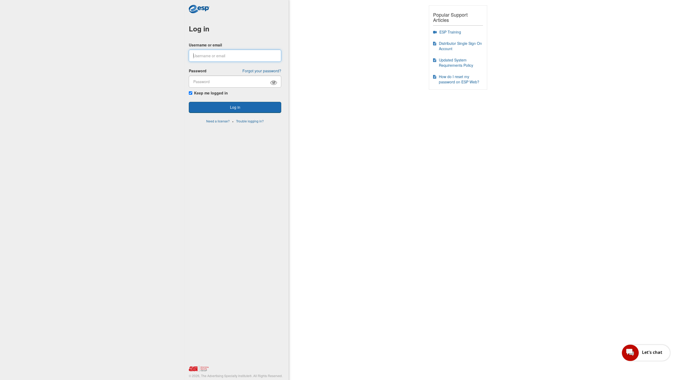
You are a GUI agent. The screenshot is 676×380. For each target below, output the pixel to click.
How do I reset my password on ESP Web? (459, 79)
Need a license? (218, 121)
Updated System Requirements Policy (456, 62)
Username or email (205, 45)
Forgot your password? (261, 70)
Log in (199, 29)
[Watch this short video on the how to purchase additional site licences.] (435, 32)
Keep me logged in (211, 93)
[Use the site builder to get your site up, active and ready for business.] (434, 43)
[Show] (275, 82)
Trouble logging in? (250, 121)
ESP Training (450, 32)
